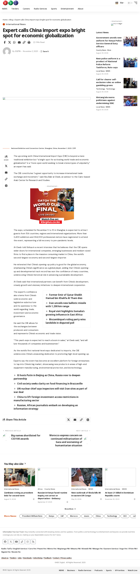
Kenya (51, 516)
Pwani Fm (41, 548)
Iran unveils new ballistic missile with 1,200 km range (66, 304)
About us (4, 558)
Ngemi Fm (5, 552)
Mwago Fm (97, 548)
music (86, 516)
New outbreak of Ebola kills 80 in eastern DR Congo (86, 494)
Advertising (37, 558)
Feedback (47, 558)
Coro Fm (32, 548)
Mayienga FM (63, 548)
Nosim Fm (16, 552)
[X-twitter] (10, 541)
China (98, 516)
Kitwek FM (86, 548)
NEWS (108, 71)
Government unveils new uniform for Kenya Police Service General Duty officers (109, 42)
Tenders (13, 558)
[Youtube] (16, 541)
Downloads (27, 558)
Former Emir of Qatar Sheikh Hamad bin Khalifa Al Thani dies (64, 296)
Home (5, 19)
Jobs (20, 558)
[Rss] (33, 541)
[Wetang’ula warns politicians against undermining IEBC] (130, 101)
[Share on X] (9, 42)
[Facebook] (5, 541)
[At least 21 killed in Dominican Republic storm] (120, 477)
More (109, 50)
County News (101, 50)
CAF (62, 516)
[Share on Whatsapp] (14, 42)
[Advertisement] (47, 76)
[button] (117, 3)
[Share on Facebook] (5, 42)
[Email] (19, 42)
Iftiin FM (133, 548)
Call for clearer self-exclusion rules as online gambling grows (108, 82)
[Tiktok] (22, 541)
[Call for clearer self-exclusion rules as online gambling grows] (130, 83)
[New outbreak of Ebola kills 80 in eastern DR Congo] (86, 477)
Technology (100, 89)
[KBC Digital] (11, 2)
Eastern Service (111, 548)
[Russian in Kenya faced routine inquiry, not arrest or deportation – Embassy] (53, 477)
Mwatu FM (75, 548)
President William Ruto (32, 516)
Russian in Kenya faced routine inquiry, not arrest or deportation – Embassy (52, 495)
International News (16, 24)
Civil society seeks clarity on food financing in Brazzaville (50, 383)
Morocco (74, 516)
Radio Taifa (6, 548)
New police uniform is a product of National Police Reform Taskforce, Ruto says (108, 63)
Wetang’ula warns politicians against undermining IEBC (105, 100)
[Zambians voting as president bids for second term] (19, 477)
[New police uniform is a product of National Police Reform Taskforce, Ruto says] (130, 62)
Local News (100, 71)
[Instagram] (27, 541)
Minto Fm (51, 548)
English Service (20, 548)
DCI (125, 516)
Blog (11, 19)
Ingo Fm (123, 548)
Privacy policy (66, 558)
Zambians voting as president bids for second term (18, 494)
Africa (40, 489)
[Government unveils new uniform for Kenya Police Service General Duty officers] (130, 41)
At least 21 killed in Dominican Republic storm (119, 494)
